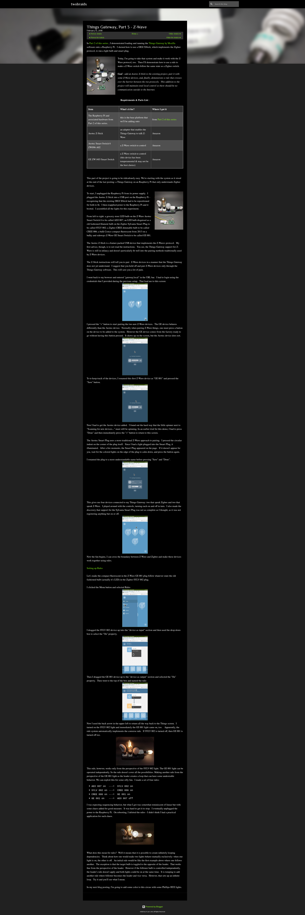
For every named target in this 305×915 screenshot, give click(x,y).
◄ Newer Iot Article (96, 37)
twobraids (79, 4)
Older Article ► (175, 33)
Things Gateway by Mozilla (162, 43)
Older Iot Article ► (173, 37)
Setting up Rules (95, 568)
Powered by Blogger (154, 907)
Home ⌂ (135, 33)
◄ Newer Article (95, 33)
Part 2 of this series (99, 43)
